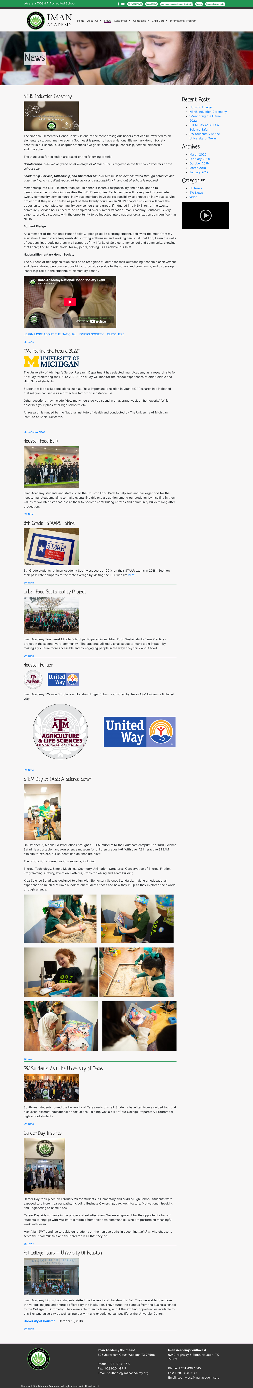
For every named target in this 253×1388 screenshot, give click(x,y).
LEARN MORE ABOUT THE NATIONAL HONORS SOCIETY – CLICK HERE (74, 334)
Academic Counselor (215, 4)
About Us (93, 20)
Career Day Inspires (43, 1133)
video (193, 197)
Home (80, 20)
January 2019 (198, 172)
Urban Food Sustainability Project (55, 592)
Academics (121, 20)
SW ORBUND (151, 4)
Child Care (158, 20)
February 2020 (199, 159)
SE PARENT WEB (135, 4)
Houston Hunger (38, 665)
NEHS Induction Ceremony (48, 96)
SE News (29, 342)
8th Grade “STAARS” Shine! (49, 523)
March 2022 (198, 154)
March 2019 (197, 168)
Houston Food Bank (41, 441)
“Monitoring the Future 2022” (51, 351)
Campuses (140, 20)
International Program (183, 20)
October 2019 (199, 163)
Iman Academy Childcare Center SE (177, 4)
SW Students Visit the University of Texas (63, 1069)
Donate (199, 4)
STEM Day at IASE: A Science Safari (57, 779)
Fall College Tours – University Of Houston (63, 1253)
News (107, 20)
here (131, 575)
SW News (39, 432)
